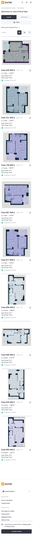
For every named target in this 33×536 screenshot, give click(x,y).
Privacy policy (5, 514)
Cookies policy (27, 524)
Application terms (6, 517)
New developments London (8, 8)
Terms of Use (10, 526)
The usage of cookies (7, 511)
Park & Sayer (20, 8)
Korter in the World (6, 500)
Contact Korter (5, 503)
